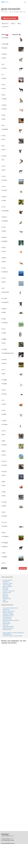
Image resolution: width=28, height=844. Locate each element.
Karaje (4, 600)
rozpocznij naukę (10, 18)
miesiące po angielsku (8, 614)
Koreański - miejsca (7, 583)
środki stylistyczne (7, 617)
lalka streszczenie (7, 618)
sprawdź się (5, 26)
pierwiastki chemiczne (8, 615)
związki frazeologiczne (8, 626)
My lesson (5, 594)
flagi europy (5, 625)
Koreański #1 (6, 581)
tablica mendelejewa (8, 612)
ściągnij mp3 (5, 23)
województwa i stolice (8, 628)
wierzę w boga (6, 622)
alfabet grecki (6, 609)
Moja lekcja (5, 588)
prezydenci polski (7, 629)
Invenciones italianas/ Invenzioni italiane (12, 635)
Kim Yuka (23, 12)
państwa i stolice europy (9, 611)
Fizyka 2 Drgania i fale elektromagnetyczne (13, 632)
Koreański (4, 568)
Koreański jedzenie (7, 580)
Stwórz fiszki (23, 568)
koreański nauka (7, 592)
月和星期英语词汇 (7, 634)
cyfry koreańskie (7, 584)
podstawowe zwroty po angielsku (11, 620)
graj (20, 23)
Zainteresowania (7, 598)
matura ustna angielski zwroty (10, 608)
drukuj (13, 23)
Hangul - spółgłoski (7, 586)
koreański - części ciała (8, 591)
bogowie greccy (6, 623)
